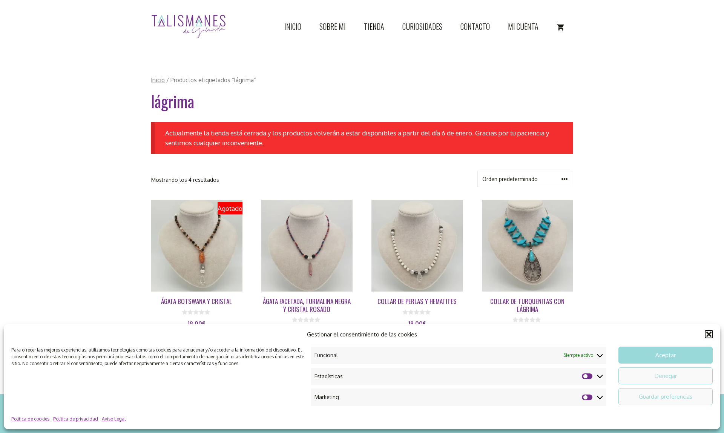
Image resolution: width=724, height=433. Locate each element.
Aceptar (665, 355)
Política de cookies (30, 419)
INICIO (292, 26)
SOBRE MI (332, 26)
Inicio (158, 80)
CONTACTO (475, 26)
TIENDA (374, 26)
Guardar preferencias (665, 396)
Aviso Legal (114, 419)
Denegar (666, 375)
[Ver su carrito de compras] (560, 26)
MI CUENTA (523, 26)
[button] (709, 334)
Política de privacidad (75, 419)
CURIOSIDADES (422, 26)
